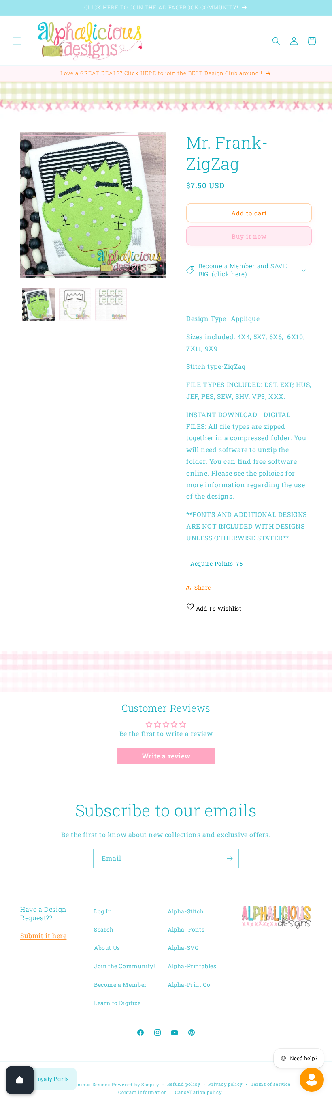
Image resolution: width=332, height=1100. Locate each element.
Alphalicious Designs (85, 1084)
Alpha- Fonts (186, 929)
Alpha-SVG (183, 947)
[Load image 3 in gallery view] (111, 304)
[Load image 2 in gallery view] (75, 304)
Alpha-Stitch (186, 911)
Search (104, 929)
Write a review (166, 755)
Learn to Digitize (117, 1003)
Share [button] (202, 587)
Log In (103, 911)
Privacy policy (225, 1084)
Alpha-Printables (192, 966)
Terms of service (271, 1084)
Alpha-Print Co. (190, 984)
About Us (107, 947)
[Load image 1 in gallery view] (38, 304)
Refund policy (183, 1084)
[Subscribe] (229, 858)
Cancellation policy (198, 1092)
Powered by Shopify (135, 1084)
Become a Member (120, 984)
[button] (17, 41)
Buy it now (249, 236)
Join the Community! (124, 966)
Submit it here (43, 935)
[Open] (20, 1080)
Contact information (142, 1092)
